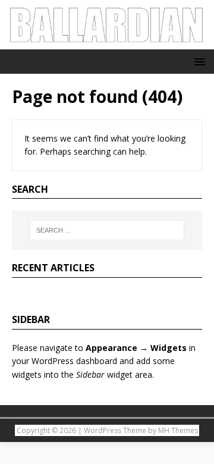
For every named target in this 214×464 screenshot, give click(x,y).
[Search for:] (107, 230)
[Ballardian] (107, 42)
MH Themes (178, 430)
